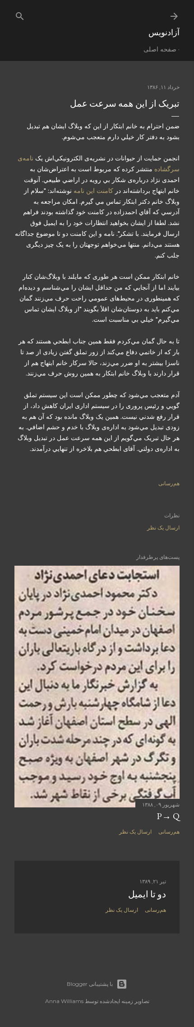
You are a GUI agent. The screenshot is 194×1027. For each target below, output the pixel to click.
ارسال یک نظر (163, 527)
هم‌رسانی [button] (169, 483)
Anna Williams (64, 1001)
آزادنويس (164, 32)
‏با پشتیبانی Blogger (90, 983)
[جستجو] (19, 14)
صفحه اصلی (159, 49)
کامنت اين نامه (92, 191)
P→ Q (168, 816)
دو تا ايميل (147, 894)
